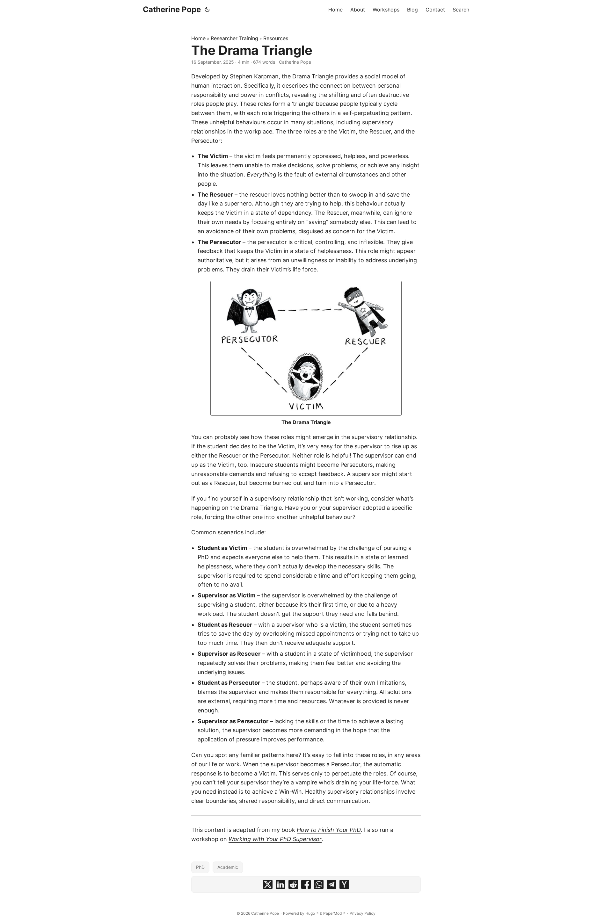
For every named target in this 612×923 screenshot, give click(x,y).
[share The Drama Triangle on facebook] (306, 884)
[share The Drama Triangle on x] (268, 884)
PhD (200, 867)
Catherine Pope (172, 9)
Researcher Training (234, 38)
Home (198, 38)
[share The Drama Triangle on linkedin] (280, 884)
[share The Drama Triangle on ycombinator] (344, 884)
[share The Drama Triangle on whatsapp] (319, 884)
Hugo (310, 913)
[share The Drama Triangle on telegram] (331, 884)
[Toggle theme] (207, 9)
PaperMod (332, 913)
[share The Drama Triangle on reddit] (293, 884)
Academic (227, 867)
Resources (275, 38)
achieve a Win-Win (277, 791)
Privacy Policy (362, 913)
